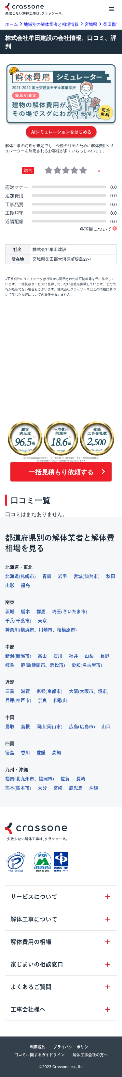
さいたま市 (74, 611)
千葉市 (23, 620)
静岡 (25, 665)
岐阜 (9, 665)
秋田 (110, 576)
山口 (106, 726)
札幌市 (27, 576)
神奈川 (12, 630)
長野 (104, 656)
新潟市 (23, 656)
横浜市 (27, 630)
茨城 (9, 611)
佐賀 (65, 778)
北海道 (12, 576)
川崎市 (45, 630)
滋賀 (25, 691)
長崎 (80, 778)
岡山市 (54, 726)
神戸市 (23, 700)
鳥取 (9, 726)
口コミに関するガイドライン (39, 1055)
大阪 (73, 691)
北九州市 (25, 778)
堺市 (102, 691)
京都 (41, 691)
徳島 (9, 752)
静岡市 (38, 665)
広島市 (86, 726)
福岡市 (45, 778)
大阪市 (86, 691)
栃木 (25, 611)
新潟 (9, 656)
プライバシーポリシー (72, 1047)
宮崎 (57, 788)
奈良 (42, 700)
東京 (42, 620)
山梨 (89, 656)
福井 (73, 656)
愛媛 (41, 752)
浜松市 (56, 665)
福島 (25, 585)
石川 (57, 656)
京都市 (54, 691)
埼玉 (56, 611)
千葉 (9, 620)
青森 (46, 576)
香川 (25, 752)
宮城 (78, 576)
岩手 (62, 576)
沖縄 (93, 788)
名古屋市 (91, 665)
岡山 (41, 726)
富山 (42, 656)
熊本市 (23, 788)
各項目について (96, 228)
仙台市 (91, 576)
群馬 (41, 611)
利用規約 (38, 1047)
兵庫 (9, 700)
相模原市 (66, 630)
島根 (25, 726)
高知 (56, 752)
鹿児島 (76, 788)
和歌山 (60, 700)
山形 (9, 585)
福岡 (9, 778)
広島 (73, 726)
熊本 (9, 788)
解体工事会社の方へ (90, 1055)
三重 (9, 691)
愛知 (76, 665)
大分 (42, 788)
